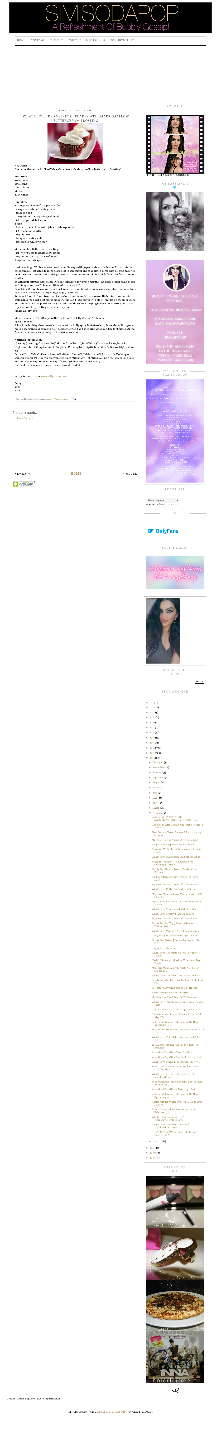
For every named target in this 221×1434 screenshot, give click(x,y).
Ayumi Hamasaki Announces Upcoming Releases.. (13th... (174, 1111)
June (155, 793)
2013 (152, 753)
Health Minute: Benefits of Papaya (171, 992)
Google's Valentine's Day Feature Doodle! (175, 935)
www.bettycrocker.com (54, 376)
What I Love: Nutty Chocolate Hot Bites (173, 889)
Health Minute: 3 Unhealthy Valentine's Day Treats (176, 962)
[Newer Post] (22, 474)
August (156, 782)
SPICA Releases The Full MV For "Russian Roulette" (175, 1046)
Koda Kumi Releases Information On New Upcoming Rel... (175, 1024)
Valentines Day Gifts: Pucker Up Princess (174, 988)
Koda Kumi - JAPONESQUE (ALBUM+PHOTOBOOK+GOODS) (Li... (175, 819)
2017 (152, 732)
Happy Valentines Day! (165, 948)
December (158, 762)
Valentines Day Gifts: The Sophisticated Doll (177, 1057)
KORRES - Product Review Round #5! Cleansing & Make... (172, 863)
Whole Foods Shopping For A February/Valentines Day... (168, 1119)
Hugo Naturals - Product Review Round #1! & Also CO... (176, 1016)
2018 (152, 727)
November (158, 767)
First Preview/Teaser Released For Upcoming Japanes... (176, 834)
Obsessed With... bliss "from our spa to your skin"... (176, 851)
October (157, 772)
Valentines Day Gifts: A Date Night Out (173, 1089)
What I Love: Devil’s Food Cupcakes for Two (176, 1062)
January (157, 1141)
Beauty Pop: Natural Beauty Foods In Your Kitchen (175, 871)
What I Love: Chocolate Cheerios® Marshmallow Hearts (170, 1126)
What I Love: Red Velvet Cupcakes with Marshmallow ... (173, 1076)
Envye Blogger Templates (112, 1412)
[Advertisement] (110, 72)
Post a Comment (25, 418)
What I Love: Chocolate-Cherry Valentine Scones (175, 954)
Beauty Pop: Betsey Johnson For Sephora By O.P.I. (176, 942)
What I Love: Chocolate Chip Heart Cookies (176, 975)
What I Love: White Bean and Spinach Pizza (176, 857)
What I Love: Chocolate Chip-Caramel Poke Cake (176, 1039)
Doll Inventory (122, 40)
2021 (152, 712)
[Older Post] (129, 474)
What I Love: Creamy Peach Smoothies (173, 914)
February (157, 813)
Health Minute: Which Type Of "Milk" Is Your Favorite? (177, 1103)
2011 (152, 1148)
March (156, 808)
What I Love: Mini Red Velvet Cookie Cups (175, 931)
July (154, 787)
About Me (38, 40)
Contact (56, 40)
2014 (152, 748)
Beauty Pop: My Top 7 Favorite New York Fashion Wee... (174, 925)
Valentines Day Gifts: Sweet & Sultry (172, 1052)
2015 (152, 743)
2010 (152, 1153)
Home (21, 40)
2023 (153, 702)
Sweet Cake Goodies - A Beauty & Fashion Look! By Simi (175, 1068)
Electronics (95, 40)
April (155, 803)
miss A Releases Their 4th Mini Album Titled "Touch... (177, 903)
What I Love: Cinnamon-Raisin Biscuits (174, 909)
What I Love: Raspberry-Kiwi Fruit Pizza (174, 844)
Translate (171, 504)
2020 (153, 717)
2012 (152, 758)
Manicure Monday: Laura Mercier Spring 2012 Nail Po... (177, 896)
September (158, 777)
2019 (152, 722)
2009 (153, 1158)
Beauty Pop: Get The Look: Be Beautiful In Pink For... (177, 982)
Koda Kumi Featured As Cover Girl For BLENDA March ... (178, 1031)
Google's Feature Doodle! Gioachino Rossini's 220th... (177, 826)
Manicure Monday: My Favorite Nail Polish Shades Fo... (175, 969)
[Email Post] (74, 399)
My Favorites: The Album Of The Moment (175, 840)
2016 (152, 738)
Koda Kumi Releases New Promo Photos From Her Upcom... (177, 1083)
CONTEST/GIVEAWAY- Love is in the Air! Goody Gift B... (175, 1134)
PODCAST (74, 40)
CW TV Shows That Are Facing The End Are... (177, 1009)
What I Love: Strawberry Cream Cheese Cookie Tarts (177, 1004)
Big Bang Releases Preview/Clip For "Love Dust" (175, 878)
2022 (153, 707)
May (155, 798)
